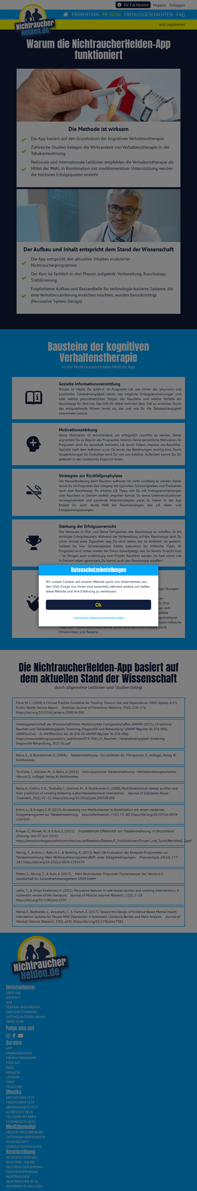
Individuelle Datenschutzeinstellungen (98, 618)
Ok (98, 604)
